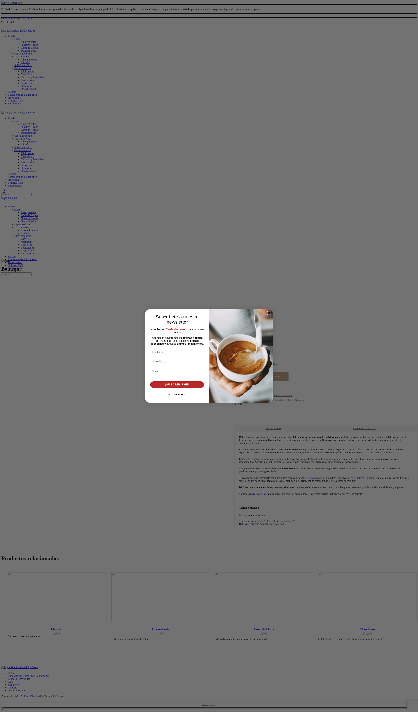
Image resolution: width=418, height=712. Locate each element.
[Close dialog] (269, 313)
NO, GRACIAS (177, 394)
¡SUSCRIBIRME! (177, 384)
